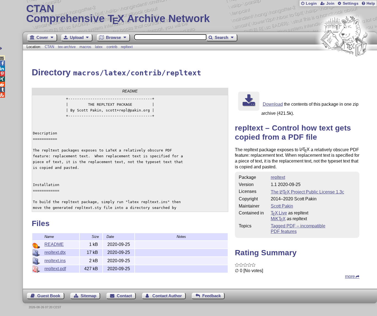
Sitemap (88, 295)
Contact (124, 295)
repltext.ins (55, 260)
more (350, 276)
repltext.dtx (55, 252)
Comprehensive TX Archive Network (118, 14)
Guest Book (48, 295)
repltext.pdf (55, 268)
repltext (127, 47)
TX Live (279, 213)
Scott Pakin (282, 206)
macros (85, 47)
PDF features (284, 231)
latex (99, 47)
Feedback (211, 295)
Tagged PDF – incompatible (298, 226)
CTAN (49, 47)
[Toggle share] (1, 48)
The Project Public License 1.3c (307, 192)
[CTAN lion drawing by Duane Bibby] (344, 67)
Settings (351, 3)
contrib (112, 47)
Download (273, 104)
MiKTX (278, 218)
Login (311, 3)
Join (330, 3)
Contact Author (167, 295)
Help (371, 3)
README (54, 244)
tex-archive (67, 47)
